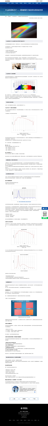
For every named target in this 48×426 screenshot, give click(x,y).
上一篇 (14, 398)
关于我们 (12, 3)
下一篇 (34, 398)
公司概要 (37, 3)
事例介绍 (25, 3)
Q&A (33, 3)
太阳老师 (29, 3)
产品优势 (16, 3)
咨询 (40, 3)
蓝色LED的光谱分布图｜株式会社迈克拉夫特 (25, 201)
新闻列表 (8, 3)
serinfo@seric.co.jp (24, 416)
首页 (6, 16)
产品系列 (21, 3)
